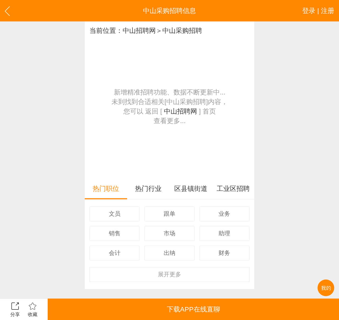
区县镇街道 (190, 188)
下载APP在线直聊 (193, 309)
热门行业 (148, 188)
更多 (169, 274)
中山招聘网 (139, 30)
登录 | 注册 (318, 10)
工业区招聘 (233, 188)
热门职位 (106, 188)
